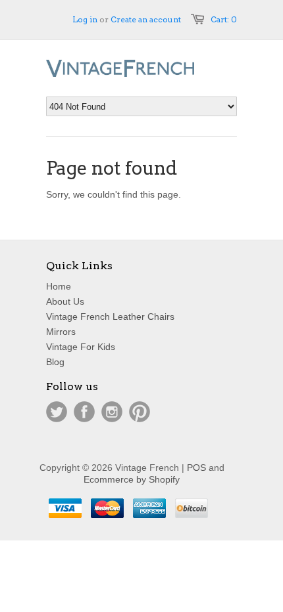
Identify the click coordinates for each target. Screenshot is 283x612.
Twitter (56, 411)
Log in (84, 19)
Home (58, 286)
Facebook (84, 411)
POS (196, 467)
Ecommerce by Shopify (132, 479)
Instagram (111, 411)
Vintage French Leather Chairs (110, 316)
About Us (65, 301)
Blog (55, 362)
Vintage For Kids (80, 346)
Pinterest (139, 411)
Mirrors (61, 331)
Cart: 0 (224, 19)
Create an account (146, 19)
